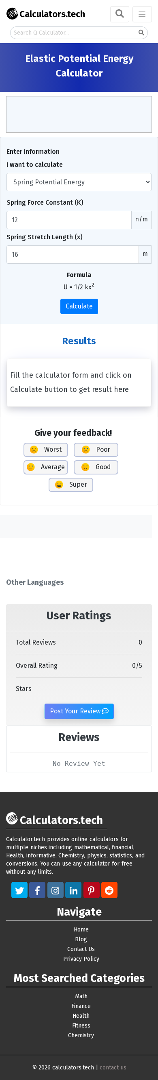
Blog (81, 939)
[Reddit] (109, 890)
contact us (113, 1067)
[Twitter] (19, 890)
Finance (81, 1006)
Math (81, 996)
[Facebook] (37, 890)
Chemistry (81, 1035)
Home (81, 929)
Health (81, 1015)
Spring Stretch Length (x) (44, 237)
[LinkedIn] (73, 890)
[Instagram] (55, 890)
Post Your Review (76, 711)
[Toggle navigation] (142, 14)
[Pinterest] (91, 890)
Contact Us (81, 949)
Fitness (81, 1025)
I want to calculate (34, 164)
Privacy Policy (81, 958)
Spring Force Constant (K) (44, 202)
